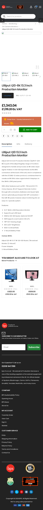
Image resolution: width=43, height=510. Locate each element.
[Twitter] (8, 136)
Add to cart (31, 130)
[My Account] (31, 7)
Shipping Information (9, 439)
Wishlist (4, 426)
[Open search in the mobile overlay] (18, 16)
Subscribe (33, 347)
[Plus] (14, 129)
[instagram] (21, 492)
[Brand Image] (8, 95)
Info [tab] (18, 144)
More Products (8, 260)
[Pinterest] (13, 136)
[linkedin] (31, 492)
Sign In (4, 422)
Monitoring (13, 24)
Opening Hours (7, 398)
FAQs (4, 435)
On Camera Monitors (10, 26)
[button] (40, 7)
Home (4, 24)
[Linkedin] (22, 136)
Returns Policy (7, 446)
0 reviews (15, 289)
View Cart (5, 419)
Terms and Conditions (10, 449)
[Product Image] (21, 51)
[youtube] (26, 492)
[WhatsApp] (17, 136)
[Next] (39, 24)
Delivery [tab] (28, 144)
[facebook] (12, 492)
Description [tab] (7, 144)
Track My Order (7, 415)
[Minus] (11, 129)
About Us (5, 405)
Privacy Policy (7, 442)
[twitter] (17, 492)
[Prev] (35, 24)
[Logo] (7, 7)
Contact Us (6, 453)
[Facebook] (3, 136)
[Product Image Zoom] (37, 67)
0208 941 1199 (8, 366)
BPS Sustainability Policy (10, 395)
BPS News (5, 402)
